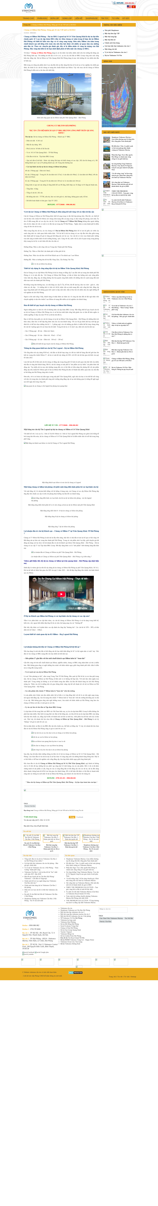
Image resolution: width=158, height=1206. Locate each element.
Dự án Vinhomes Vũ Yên (113, 55)
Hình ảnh (108, 61)
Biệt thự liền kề (110, 40)
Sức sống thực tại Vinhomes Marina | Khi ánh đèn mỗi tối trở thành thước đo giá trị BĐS (122, 184)
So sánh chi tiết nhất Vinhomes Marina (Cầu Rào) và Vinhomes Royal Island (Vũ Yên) (122, 202)
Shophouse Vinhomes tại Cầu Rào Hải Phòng (75, 910)
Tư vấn (115, 18)
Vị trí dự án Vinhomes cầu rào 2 (116, 52)
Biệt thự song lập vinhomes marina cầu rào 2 (75, 914)
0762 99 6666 (35, 929)
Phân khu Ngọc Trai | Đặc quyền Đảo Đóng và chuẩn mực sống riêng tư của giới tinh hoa (122, 157)
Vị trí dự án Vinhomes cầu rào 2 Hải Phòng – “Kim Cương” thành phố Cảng (122, 307)
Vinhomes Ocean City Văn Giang (71, 942)
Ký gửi (126, 18)
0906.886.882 (70, 204)
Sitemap (133, 977)
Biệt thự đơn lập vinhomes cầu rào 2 (72, 912)
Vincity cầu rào (30, 806)
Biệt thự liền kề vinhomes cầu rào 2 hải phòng (75, 916)
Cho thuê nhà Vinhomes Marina (111, 918)
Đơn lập (55, 18)
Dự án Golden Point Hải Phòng (70, 936)
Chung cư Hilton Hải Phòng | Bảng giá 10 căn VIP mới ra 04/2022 (54, 810)
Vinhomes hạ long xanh (68, 920)
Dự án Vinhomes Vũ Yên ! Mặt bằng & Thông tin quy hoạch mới (122, 368)
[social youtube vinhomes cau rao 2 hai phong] (28, 954)
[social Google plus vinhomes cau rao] (42, 952)
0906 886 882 (34, 925)
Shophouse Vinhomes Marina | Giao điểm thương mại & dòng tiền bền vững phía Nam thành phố (123, 139)
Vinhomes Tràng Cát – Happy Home (82, 940)
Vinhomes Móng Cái (67, 934)
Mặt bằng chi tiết (111, 49)
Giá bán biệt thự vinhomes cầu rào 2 (117, 46)
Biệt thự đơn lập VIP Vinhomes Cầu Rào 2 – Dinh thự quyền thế (123, 342)
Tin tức (105, 18)
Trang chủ (28, 18)
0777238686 (60, 204)
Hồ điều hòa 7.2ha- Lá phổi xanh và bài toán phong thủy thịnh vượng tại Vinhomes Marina (122, 148)
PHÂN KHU (42, 18)
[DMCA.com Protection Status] (76, 972)
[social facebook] (28, 952)
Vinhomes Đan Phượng (68, 922)
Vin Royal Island (73, 938)
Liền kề (78, 18)
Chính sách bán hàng (112, 43)
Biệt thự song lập (111, 37)
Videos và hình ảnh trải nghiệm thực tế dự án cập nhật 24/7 (122, 324)
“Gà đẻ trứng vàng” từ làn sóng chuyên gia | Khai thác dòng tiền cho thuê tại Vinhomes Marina (122, 175)
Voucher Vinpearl (66, 932)
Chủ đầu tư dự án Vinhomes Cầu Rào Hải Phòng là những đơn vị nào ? (122, 334)
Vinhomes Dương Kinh (72, 944)
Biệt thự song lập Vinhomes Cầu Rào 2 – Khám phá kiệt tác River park (122, 352)
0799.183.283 (60, 778)
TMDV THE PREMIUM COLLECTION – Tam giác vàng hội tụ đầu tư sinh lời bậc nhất (122, 193)
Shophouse (92, 18)
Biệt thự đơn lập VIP (112, 33)
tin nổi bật (129, 918)
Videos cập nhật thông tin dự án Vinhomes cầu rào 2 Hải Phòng (122, 298)
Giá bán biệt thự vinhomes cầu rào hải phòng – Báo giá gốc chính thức (123, 315)
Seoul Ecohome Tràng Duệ (69, 926)
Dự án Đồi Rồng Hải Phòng (69, 924)
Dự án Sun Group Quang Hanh (70, 930)
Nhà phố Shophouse (112, 30)
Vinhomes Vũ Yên (69, 918)
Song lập (67, 18)
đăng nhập (33, 826)
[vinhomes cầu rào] (119, 209)
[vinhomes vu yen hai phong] (61, 795)
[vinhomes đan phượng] (119, 255)
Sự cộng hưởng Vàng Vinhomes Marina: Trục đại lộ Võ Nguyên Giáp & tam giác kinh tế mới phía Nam (122, 166)
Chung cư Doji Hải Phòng (69, 928)
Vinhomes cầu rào (66, 908)
